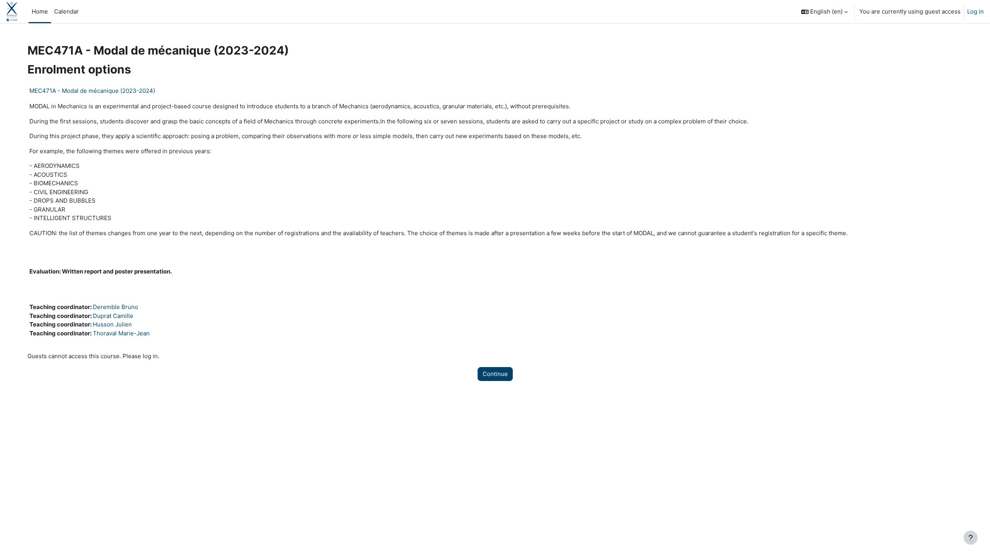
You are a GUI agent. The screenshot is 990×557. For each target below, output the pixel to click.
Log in (975, 11)
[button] (824, 11)
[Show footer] (971, 538)
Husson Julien (112, 324)
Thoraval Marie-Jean (121, 333)
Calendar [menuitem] (66, 11)
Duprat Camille (113, 316)
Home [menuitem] (40, 11)
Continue (495, 374)
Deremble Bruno (115, 307)
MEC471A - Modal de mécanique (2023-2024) (92, 90)
